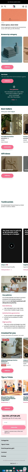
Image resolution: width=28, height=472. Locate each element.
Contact (4, 452)
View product (5, 270)
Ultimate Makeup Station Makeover (9, 360)
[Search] (5, 6)
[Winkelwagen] (26, 6)
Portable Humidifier (7, 136)
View (13, 100)
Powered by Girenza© (19, 460)
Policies (3, 456)
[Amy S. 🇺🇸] (11, 246)
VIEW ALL (7, 67)
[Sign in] (23, 6)
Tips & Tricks (5, 444)
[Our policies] (14, 87)
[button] (1, 93)
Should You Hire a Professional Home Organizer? (8, 398)
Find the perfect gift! (7, 448)
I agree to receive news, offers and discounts (13, 432)
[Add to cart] (4, 132)
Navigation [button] (2, 6)
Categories (4, 440)
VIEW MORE (7, 147)
